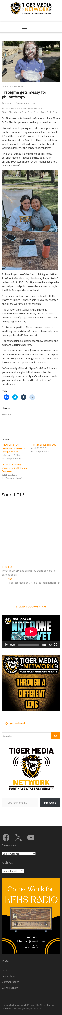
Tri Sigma (54, 112)
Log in (5, 970)
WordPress (7, 1008)
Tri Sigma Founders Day (43, 444)
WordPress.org (10, 987)
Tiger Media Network (14, 1004)
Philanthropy (15, 112)
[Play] (6, 644)
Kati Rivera (28, 108)
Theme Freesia (47, 1005)
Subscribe (50, 802)
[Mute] (50, 644)
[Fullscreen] (55, 644)
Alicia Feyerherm (13, 108)
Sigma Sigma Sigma (31, 112)
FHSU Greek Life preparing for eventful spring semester (13, 448)
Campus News (9, 86)
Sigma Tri (45, 112)
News (21, 86)
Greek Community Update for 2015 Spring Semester (14, 468)
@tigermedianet (15, 723)
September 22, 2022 (26, 103)
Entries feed (8, 975)
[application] (31, 631)
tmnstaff (8, 103)
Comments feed (10, 981)
